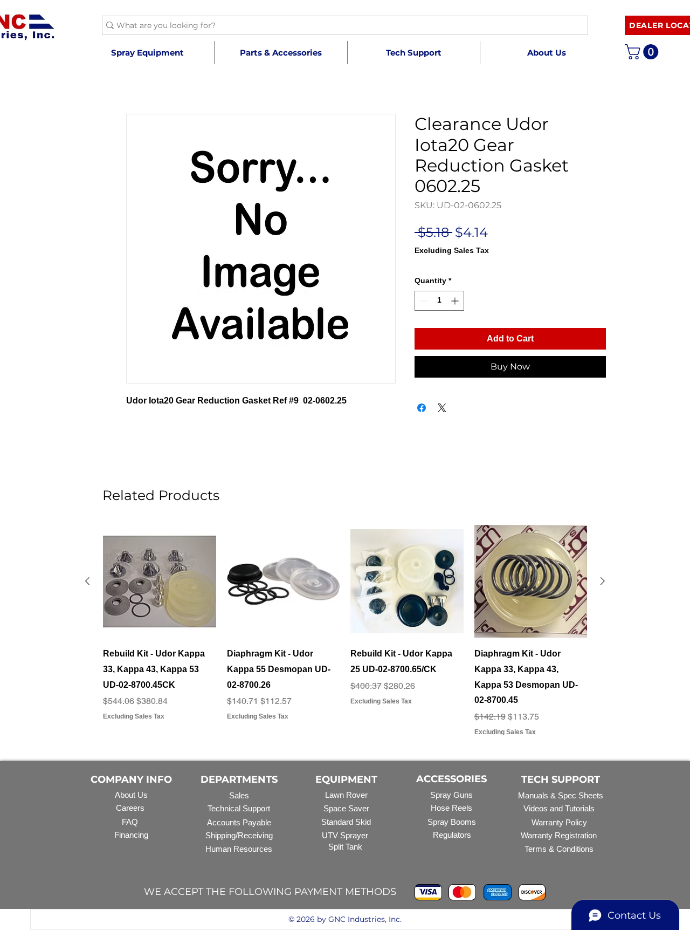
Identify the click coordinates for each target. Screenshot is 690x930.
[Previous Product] (87, 581)
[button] (280, 52)
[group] (345, 630)
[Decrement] (423, 300)
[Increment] (456, 300)
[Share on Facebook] (421, 407)
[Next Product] (602, 581)
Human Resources (238, 848)
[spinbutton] (439, 300)
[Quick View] (159, 581)
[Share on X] (442, 407)
